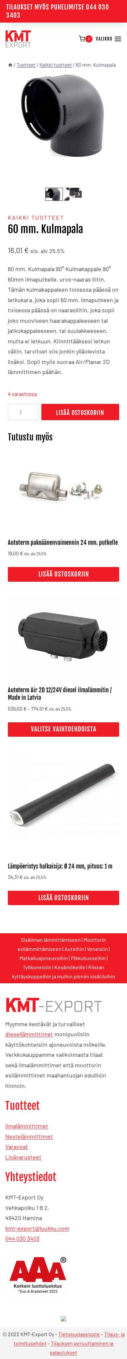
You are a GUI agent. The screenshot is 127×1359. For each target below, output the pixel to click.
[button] (54, 194)
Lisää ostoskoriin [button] (63, 574)
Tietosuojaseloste (79, 1334)
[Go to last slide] (48, 194)
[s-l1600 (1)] (63, 115)
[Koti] (10, 65)
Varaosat (16, 1146)
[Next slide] (78, 194)
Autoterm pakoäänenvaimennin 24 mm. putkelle (63, 542)
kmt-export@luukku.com (37, 1228)
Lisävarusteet (23, 1157)
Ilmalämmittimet (26, 1125)
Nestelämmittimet (29, 1136)
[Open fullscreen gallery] (112, 179)
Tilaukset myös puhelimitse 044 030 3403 (57, 11)
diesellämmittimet (29, 1034)
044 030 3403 (22, 1238)
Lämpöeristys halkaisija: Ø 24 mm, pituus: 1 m (60, 866)
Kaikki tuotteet (36, 217)
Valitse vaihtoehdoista (63, 729)
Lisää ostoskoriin (80, 412)
